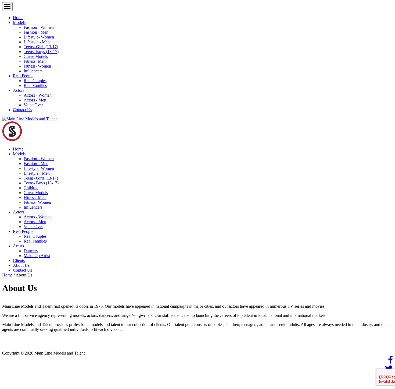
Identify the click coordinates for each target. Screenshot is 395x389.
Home (18, 17)
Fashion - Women (39, 27)
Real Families (35, 85)
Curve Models (36, 56)
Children (31, 187)
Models (19, 22)
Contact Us (22, 109)
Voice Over (33, 105)
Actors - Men (35, 100)
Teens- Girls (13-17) (41, 46)
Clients (19, 260)
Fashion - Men (36, 32)
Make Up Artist (37, 255)
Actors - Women (38, 95)
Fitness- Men (35, 61)
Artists (18, 246)
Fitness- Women (37, 66)
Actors (18, 90)
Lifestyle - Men (37, 42)
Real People (23, 75)
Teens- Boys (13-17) (41, 51)
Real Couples (35, 80)
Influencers (33, 71)
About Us (21, 265)
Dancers (31, 250)
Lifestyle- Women (39, 37)
